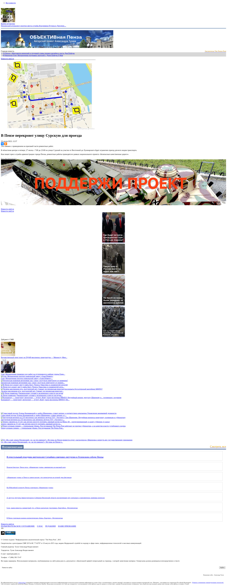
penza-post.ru (22, 582)
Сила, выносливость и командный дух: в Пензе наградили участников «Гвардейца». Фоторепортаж (42, 508)
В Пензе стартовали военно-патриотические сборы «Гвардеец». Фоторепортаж (35, 518)
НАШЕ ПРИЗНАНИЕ (67, 526)
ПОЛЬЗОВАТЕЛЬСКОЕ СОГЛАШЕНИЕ (18, 526)
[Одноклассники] (5, 143)
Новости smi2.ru (7, 59)
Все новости (11, 3)
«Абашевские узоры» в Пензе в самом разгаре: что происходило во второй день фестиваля (39, 477)
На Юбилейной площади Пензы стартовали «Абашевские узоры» (30, 488)
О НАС (40, 526)
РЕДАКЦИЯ (50, 526)
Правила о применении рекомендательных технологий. (208, 582)
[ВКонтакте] (2, 143)
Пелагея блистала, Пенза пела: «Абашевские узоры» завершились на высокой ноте (36, 467)
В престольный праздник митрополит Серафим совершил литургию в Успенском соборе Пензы (55, 457)
